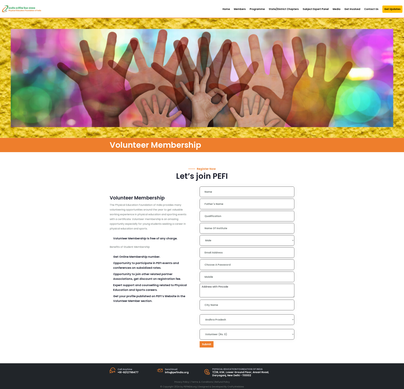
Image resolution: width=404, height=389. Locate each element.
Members (240, 9)
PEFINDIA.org (190, 386)
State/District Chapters (284, 9)
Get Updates (392, 9)
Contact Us (371, 9)
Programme (257, 9)
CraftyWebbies (235, 386)
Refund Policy (222, 381)
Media (336, 9)
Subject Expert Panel (316, 9)
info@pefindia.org (177, 372)
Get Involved (352, 9)
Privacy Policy (181, 381)
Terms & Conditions (202, 381)
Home (226, 9)
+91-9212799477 (128, 372)
